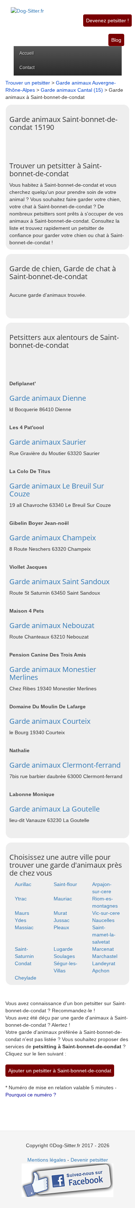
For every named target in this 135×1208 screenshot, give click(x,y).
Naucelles (103, 920)
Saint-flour (65, 884)
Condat (23, 963)
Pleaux (61, 927)
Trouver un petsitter (27, 83)
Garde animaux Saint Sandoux (59, 581)
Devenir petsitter (89, 1160)
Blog (116, 40)
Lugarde (63, 949)
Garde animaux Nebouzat (51, 625)
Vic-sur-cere (106, 913)
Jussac (61, 920)
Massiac (24, 927)
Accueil (26, 53)
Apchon (100, 970)
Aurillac (23, 884)
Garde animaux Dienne (47, 398)
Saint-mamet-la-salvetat (104, 935)
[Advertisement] (72, 144)
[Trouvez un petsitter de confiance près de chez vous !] (27, 7)
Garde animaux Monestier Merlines (52, 673)
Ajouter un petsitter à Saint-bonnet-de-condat (59, 1070)
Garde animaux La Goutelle (54, 809)
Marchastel (104, 956)
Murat (60, 913)
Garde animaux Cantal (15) (72, 90)
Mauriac (63, 899)
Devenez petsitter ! (107, 20)
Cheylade (25, 978)
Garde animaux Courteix (49, 721)
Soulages (64, 956)
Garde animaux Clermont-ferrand (65, 765)
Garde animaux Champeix (52, 537)
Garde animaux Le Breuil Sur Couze (56, 490)
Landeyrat (103, 963)
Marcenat (103, 949)
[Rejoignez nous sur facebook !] (67, 1180)
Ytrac (21, 899)
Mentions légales (46, 1160)
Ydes (20, 920)
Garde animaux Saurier (47, 442)
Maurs (22, 913)
